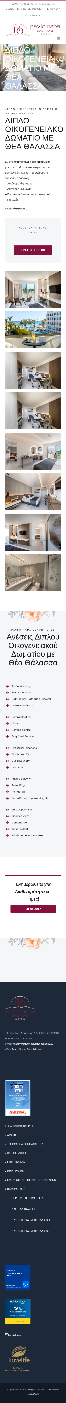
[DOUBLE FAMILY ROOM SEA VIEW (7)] (33, 516)
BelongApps (33, 1394)
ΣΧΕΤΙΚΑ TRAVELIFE (25, 1209)
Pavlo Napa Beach (17, 1315)
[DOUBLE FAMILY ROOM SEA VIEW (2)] (33, 313)
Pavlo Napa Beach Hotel (26, 1049)
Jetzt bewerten (18, 1321)
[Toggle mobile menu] (59, 39)
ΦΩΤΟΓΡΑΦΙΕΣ (17, 1153)
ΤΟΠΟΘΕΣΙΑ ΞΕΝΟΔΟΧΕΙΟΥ (25, 1144)
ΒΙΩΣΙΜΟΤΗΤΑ (16, 1189)
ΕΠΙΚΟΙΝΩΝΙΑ (16, 1162)
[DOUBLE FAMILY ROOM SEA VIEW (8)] (33, 557)
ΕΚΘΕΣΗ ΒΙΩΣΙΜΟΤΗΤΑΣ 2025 (31, 1231)
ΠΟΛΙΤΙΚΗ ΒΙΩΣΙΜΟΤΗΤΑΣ (28, 1198)
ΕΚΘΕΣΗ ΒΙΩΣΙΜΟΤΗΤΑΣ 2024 (31, 1220)
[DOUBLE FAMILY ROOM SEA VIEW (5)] (33, 435)
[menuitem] (24, 9)
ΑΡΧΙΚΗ (12, 1135)
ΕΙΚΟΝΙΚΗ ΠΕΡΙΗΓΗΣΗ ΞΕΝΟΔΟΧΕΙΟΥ (32, 1180)
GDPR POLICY (16, 1171)
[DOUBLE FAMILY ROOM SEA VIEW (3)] (33, 354)
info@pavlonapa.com (44, 4)
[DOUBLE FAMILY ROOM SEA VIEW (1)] (33, 273)
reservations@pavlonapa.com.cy (33, 1044)
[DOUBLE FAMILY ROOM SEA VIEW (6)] (33, 475)
